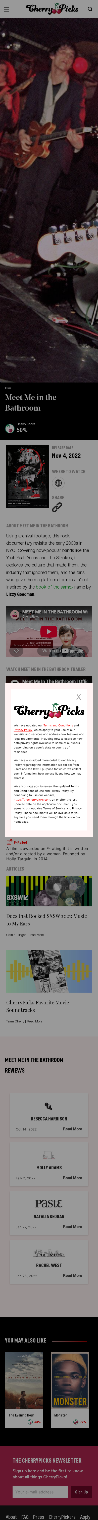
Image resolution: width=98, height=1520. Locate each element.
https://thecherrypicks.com (32, 799)
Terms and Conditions (58, 725)
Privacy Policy (23, 730)
